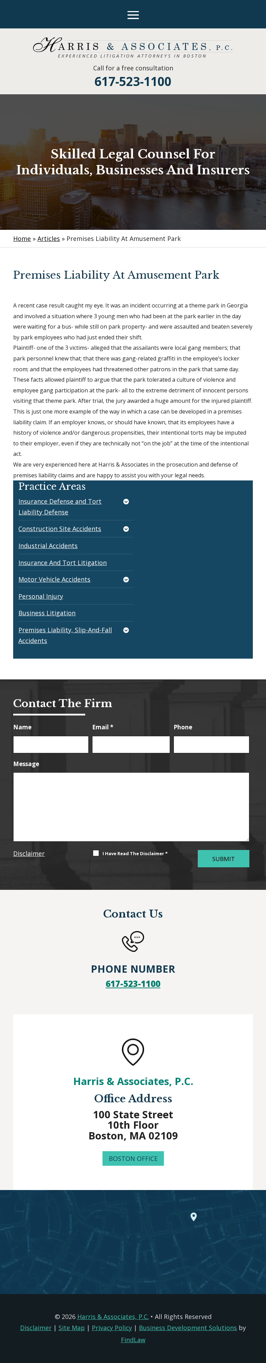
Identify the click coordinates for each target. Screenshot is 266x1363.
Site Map (72, 1327)
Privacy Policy (112, 1327)
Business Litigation (47, 613)
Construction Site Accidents (59, 528)
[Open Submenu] (127, 502)
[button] (133, 15)
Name (22, 727)
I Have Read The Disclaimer (135, 853)
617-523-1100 (133, 81)
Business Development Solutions (188, 1327)
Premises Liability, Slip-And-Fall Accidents (65, 635)
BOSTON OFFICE (133, 1158)
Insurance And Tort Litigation (62, 562)
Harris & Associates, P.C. (133, 1081)
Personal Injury (40, 596)
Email (102, 727)
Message (26, 764)
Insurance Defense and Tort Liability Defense (59, 506)
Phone (183, 727)
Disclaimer (29, 853)
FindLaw (133, 1340)
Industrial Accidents (48, 545)
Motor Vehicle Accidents (54, 579)
